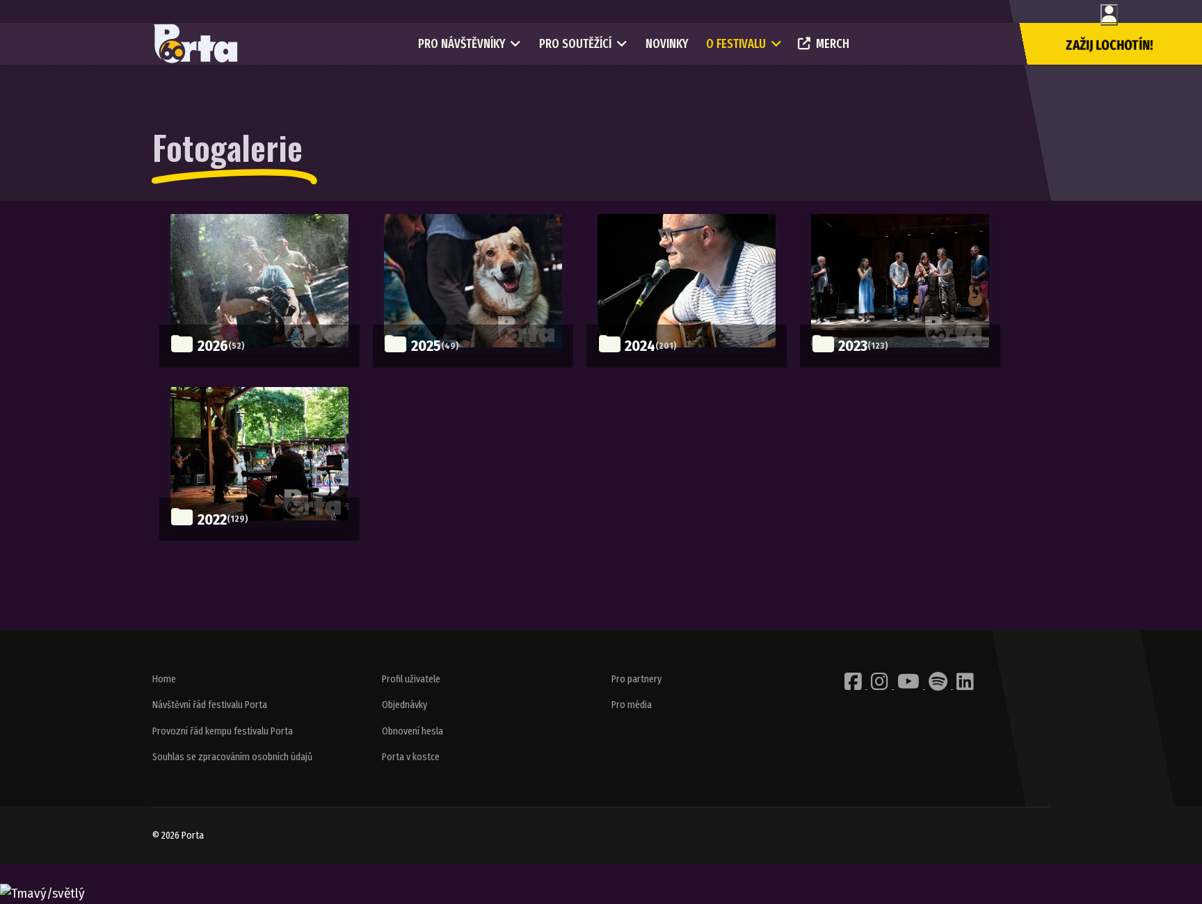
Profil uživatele (411, 679)
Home (164, 679)
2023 (852, 345)
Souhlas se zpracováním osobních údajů (232, 757)
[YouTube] (909, 685)
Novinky (667, 43)
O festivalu (736, 43)
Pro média (631, 705)
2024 (640, 345)
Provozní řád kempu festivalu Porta (222, 731)
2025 (426, 345)
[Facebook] (854, 685)
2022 (212, 519)
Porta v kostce (411, 757)
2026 (213, 345)
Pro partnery (636, 679)
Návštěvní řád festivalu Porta (209, 705)
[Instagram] (880, 685)
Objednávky (404, 705)
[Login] (1109, 15)
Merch (832, 43)
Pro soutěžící (575, 43)
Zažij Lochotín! (1109, 45)
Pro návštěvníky (461, 43)
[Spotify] (939, 685)
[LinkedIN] (965, 685)
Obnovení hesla (412, 731)
